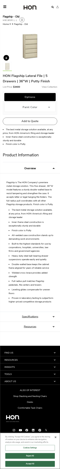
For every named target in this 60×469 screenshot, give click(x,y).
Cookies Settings (30, 448)
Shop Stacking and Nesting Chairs (30, 396)
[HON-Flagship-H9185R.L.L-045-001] (30, 46)
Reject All (30, 456)
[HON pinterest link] (40, 430)
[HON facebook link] (27, 430)
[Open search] (52, 7)
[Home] (30, 8)
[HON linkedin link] (33, 430)
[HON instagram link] (14, 430)
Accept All (30, 463)
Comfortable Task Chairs (30, 407)
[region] (30, 451)
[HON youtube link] (20, 430)
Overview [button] (30, 168)
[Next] (53, 46)
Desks (30, 402)
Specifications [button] (30, 316)
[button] (57, 7)
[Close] (55, 437)
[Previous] (6, 46)
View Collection (49, 86)
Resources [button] (30, 326)
